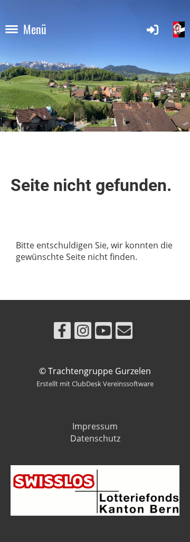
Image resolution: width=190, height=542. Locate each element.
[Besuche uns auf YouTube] (103, 332)
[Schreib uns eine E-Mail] (124, 332)
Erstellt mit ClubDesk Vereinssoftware (95, 383)
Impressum (95, 426)
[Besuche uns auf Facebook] (62, 332)
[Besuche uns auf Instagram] (82, 332)
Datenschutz (95, 438)
